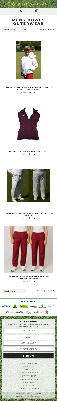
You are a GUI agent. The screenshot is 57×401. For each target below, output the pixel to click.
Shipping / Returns (28, 373)
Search (21, 9)
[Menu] (8, 11)
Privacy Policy (28, 376)
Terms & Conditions (28, 379)
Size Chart (28, 385)
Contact (28, 369)
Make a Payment (28, 363)
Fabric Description (28, 389)
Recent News (28, 382)
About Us (28, 366)
